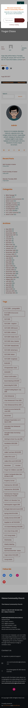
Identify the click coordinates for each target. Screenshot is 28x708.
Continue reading (14, 25)
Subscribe (19, 20)
